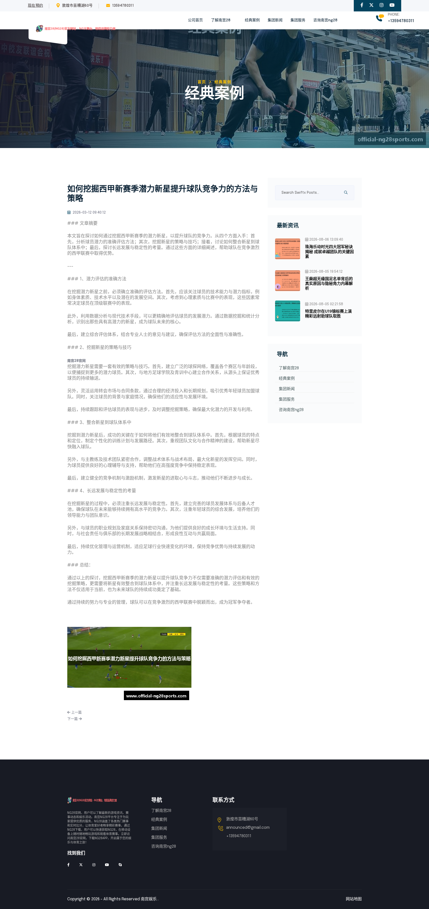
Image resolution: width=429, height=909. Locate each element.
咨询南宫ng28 (325, 20)
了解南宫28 (220, 20)
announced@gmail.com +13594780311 (248, 832)
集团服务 (297, 20)
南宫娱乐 (149, 899)
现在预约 (35, 6)
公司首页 (195, 20)
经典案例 (252, 20)
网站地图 (354, 899)
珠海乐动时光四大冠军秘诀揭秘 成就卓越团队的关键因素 (329, 252)
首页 (202, 82)
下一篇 (73, 719)
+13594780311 (401, 21)
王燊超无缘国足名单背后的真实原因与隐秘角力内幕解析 (329, 284)
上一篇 (76, 712)
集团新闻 (275, 20)
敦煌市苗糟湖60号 (77, 6)
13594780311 (123, 6)
